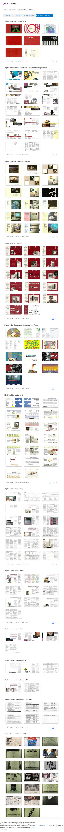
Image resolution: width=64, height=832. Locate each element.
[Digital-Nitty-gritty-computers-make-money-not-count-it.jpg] (14, 788)
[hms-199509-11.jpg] (32, 438)
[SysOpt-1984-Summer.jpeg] (14, 169)
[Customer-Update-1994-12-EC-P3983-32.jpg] (32, 251)
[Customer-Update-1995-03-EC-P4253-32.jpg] (32, 262)
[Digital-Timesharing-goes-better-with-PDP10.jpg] (32, 812)
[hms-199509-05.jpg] (32, 414)
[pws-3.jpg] (50, 636)
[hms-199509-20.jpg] (32, 473)
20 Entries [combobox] (9, 61)
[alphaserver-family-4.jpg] (14, 508)
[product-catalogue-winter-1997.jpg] (50, 368)
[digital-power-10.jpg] (14, 110)
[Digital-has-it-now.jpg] (50, 765)
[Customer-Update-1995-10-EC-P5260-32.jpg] (50, 274)
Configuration (42, 825)
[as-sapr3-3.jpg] (50, 332)
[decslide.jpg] (14, 29)
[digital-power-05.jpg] (32, 87)
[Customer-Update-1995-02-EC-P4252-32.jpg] (14, 262)
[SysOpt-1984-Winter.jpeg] (32, 169)
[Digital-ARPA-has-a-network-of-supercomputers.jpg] (50, 741)
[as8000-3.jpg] (14, 543)
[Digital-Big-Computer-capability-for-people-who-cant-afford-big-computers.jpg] (50, 753)
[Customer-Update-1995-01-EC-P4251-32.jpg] (50, 251)
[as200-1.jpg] (50, 578)
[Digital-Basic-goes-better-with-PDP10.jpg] (14, 753)
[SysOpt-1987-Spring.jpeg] (14, 192)
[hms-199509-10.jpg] (14, 438)
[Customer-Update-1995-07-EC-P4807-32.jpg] (14, 274)
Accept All (51, 825)
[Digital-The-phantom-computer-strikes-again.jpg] (50, 800)
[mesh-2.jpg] (14, 368)
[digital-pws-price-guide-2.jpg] (32, 707)
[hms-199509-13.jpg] (14, 450)
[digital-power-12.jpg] (50, 110)
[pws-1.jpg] (14, 636)
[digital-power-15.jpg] (50, 122)
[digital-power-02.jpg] (32, 75)
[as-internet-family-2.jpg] (14, 555)
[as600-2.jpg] (14, 613)
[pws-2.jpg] (32, 636)
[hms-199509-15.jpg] (50, 450)
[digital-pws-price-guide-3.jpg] (50, 707)
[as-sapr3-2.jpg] (32, 332)
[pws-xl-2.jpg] (32, 668)
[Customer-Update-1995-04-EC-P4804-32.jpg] (50, 262)
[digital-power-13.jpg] (14, 122)
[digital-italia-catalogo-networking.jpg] (50, 344)
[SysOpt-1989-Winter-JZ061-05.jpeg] (50, 204)
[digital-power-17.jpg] (32, 134)
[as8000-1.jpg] (32, 532)
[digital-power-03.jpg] (50, 75)
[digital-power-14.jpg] (32, 122)
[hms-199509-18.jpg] (50, 461)
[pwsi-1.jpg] (14, 687)
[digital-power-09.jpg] (50, 99)
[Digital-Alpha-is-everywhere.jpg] (32, 741)
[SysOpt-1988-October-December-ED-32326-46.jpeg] (50, 192)
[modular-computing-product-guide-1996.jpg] (32, 368)
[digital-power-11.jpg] (32, 110)
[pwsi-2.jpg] (32, 687)
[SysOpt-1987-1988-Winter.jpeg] (50, 181)
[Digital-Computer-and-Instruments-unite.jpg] (14, 765)
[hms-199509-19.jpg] (14, 473)
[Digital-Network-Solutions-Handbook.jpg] (14, 356)
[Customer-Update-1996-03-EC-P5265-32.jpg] (32, 298)
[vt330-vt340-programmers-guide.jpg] (32, 52)
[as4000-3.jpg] (50, 520)
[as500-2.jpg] (32, 602)
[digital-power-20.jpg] (32, 146)
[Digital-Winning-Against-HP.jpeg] (32, 356)
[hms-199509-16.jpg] (14, 461)
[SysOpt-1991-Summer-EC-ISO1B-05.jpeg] (14, 228)
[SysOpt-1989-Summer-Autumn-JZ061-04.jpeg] (32, 204)
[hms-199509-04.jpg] (14, 414)
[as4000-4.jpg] (14, 532)
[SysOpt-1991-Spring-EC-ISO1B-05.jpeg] (50, 216)
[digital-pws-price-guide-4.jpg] (14, 719)
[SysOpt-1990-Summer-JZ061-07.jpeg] (32, 216)
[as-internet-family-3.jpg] (32, 555)
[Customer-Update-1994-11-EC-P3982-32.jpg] (14, 251)
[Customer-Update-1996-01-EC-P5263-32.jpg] (50, 286)
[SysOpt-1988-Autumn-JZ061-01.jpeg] (32, 192)
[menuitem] (5, 9)
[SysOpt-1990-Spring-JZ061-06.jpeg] (14, 216)
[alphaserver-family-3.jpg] (50, 496)
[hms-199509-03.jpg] (50, 402)
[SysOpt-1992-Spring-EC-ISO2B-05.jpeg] (32, 228)
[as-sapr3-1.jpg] (14, 332)
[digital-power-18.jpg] (50, 134)
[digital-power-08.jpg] (32, 99)
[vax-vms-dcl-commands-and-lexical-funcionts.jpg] (14, 52)
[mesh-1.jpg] (50, 356)
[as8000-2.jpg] (50, 532)
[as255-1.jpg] (32, 590)
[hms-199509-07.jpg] (14, 426)
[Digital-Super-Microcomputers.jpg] (14, 800)
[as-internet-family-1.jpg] (50, 543)
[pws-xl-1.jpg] (14, 668)
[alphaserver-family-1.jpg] (14, 496)
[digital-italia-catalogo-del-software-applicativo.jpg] (32, 344)
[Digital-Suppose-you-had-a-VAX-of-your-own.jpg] (32, 800)
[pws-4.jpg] (14, 648)
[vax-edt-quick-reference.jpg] (14, 40)
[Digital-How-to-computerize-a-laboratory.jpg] (14, 777)
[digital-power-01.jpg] (14, 75)
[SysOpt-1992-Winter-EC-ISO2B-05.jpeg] (50, 228)
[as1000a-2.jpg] (50, 508)
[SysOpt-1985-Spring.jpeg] (14, 181)
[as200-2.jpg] (14, 590)
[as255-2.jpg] (50, 590)
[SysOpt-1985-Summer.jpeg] (32, 181)
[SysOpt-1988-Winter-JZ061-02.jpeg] (14, 204)
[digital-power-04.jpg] (14, 87)
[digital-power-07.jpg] (14, 99)
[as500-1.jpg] (14, 602)
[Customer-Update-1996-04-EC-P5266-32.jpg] (50, 298)
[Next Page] (56, 482)
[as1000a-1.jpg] (32, 508)
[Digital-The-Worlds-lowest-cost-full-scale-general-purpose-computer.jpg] (14, 812)
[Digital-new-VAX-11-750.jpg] (50, 777)
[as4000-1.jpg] (14, 520)
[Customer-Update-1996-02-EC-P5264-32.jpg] (14, 298)
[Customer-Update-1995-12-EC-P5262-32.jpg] (32, 286)
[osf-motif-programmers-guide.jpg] (50, 29)
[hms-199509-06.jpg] (50, 414)
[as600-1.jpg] (50, 602)
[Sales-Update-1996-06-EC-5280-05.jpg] (32, 310)
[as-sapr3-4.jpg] (14, 344)
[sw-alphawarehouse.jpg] (14, 380)
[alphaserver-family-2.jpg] (32, 496)
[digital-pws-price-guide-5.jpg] (32, 719)
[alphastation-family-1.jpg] (14, 578)
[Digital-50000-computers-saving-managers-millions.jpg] (14, 741)
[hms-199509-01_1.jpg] (14, 402)
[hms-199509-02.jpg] (32, 402)
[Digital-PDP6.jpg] (32, 788)
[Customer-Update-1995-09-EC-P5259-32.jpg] (32, 274)
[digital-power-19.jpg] (14, 146)
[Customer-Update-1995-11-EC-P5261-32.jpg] (14, 286)
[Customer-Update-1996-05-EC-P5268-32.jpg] (14, 310)
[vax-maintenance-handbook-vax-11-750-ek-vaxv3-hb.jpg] (50, 40)
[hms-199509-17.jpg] (32, 461)
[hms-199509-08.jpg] (32, 426)
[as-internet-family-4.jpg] (50, 555)
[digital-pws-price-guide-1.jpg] (14, 707)
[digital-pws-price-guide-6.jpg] (50, 719)
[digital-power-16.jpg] (14, 134)
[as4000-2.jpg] (32, 520)
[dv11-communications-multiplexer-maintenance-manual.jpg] (32, 29)
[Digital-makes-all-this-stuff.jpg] (32, 777)
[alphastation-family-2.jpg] (32, 578)
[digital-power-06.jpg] (50, 87)
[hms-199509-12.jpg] (50, 438)
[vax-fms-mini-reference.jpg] (32, 40)
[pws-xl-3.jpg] (50, 668)
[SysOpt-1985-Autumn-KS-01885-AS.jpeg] (50, 169)
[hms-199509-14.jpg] (32, 450)
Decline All (60, 825)
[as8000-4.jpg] (32, 543)
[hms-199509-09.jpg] (50, 426)
